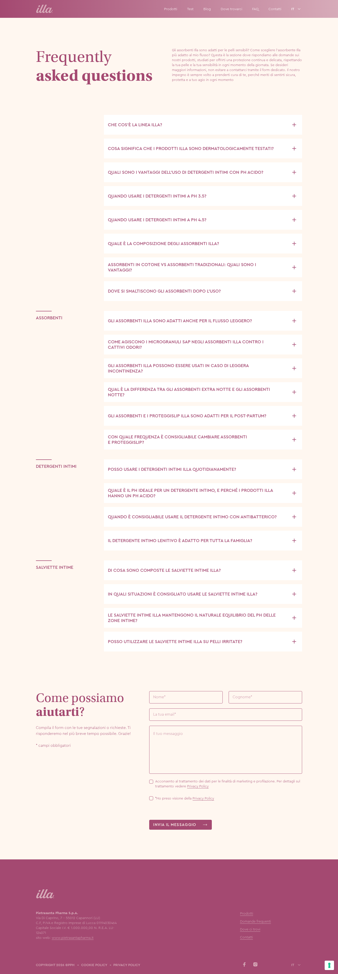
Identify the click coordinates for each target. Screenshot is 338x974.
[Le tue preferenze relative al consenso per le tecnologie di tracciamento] (329, 965)
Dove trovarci (231, 9)
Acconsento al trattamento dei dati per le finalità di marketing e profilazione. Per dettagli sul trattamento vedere (227, 784)
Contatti (274, 9)
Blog (207, 9)
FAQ (255, 9)
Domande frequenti (255, 921)
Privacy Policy (198, 786)
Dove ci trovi (250, 929)
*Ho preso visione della (184, 798)
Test (190, 9)
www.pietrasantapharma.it (73, 937)
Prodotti (170, 9)
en (293, 14)
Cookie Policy (94, 964)
